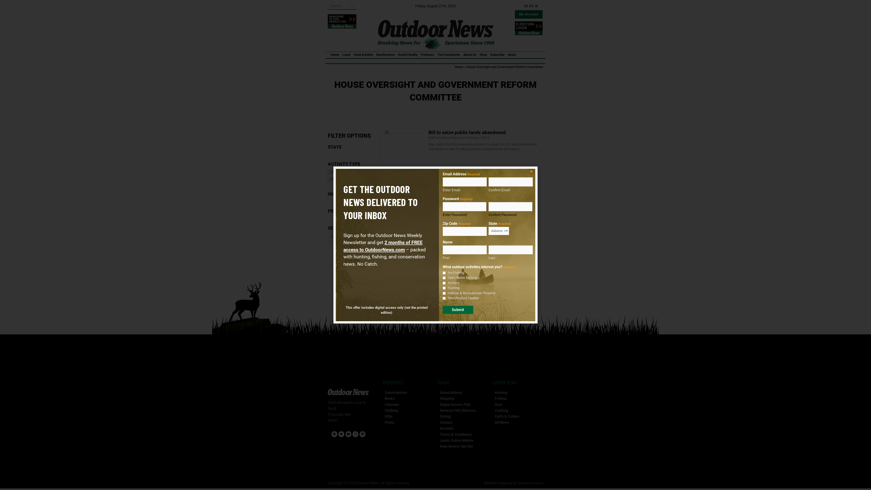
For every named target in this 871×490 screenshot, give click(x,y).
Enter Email (451, 190)
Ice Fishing (456, 273)
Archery (453, 283)
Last (492, 258)
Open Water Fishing (462, 278)
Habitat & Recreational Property (471, 293)
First (446, 258)
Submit (458, 310)
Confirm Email (499, 190)
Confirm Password (502, 215)
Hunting (454, 288)
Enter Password (455, 215)
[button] (531, 171)
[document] (435, 245)
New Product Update (463, 298)
